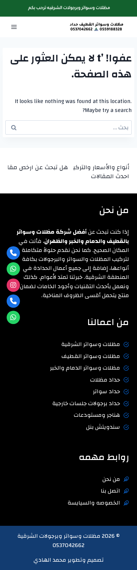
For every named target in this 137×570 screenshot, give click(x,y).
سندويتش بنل (103, 427)
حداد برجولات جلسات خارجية (86, 403)
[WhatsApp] (13, 269)
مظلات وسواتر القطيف (91, 356)
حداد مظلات (105, 380)
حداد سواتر (106, 391)
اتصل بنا (110, 491)
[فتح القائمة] (14, 27)
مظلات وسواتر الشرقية (90, 344)
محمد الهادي (50, 560)
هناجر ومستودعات (97, 415)
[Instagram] (13, 285)
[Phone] (13, 253)
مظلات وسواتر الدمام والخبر (85, 368)
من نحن (111, 479)
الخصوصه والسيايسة (94, 503)
